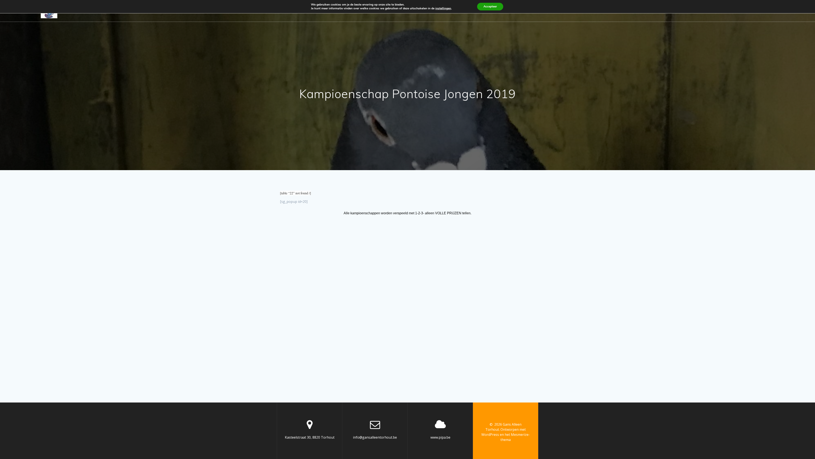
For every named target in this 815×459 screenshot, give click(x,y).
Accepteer (490, 6)
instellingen (443, 8)
